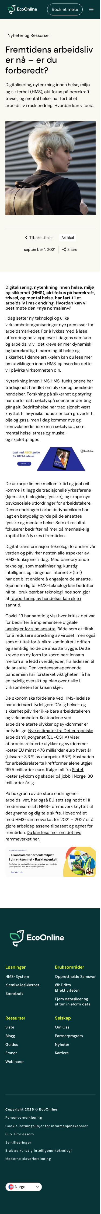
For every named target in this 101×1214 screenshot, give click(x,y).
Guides (11, 1044)
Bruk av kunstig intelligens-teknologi (38, 1151)
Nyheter (62, 1044)
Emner (11, 1052)
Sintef (77, 769)
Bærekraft (14, 993)
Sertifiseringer (18, 1142)
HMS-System (17, 976)
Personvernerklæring (23, 1117)
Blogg (10, 1035)
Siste (9, 1027)
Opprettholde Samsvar (75, 976)
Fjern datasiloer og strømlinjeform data (72, 1001)
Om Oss (62, 1027)
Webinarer (14, 1061)
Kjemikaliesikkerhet (22, 984)
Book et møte (65, 9)
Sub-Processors (19, 1134)
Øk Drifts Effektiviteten (67, 987)
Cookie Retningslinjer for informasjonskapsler (46, 1126)
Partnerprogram (69, 1035)
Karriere (62, 1052)
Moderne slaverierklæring (28, 1159)
